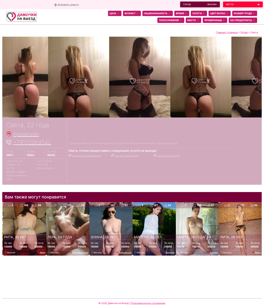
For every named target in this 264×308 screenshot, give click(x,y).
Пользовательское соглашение (148, 303)
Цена (113, 13)
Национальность (155, 13)
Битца (258, 252)
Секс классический (168, 155)
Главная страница (227, 32)
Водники (170, 252)
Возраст (130, 13)
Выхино (214, 252)
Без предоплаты (241, 20)
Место (191, 20)
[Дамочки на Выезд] (21, 16)
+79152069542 (32, 142)
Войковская (125, 252)
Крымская (26, 134)
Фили (42, 252)
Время (180, 13)
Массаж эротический (126, 155)
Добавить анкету (68, 4)
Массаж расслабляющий (86, 155)
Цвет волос (217, 13)
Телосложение (169, 20)
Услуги (197, 13)
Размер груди (243, 13)
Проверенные (213, 20)
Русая (244, 32)
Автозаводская (80, 252)
